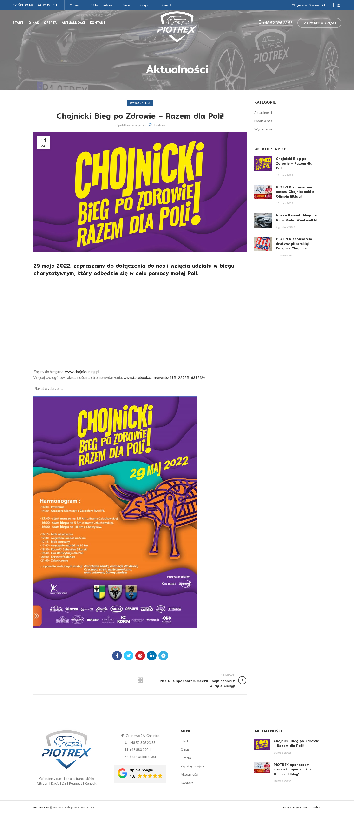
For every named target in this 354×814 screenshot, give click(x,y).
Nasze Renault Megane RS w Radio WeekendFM (296, 218)
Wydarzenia (140, 103)
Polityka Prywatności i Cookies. (302, 807)
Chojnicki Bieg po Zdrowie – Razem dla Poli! (294, 163)
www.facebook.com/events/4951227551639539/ (164, 377)
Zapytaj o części (192, 766)
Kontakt (187, 783)
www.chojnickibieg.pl (82, 372)
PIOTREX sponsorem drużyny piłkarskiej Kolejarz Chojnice (294, 243)
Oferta (186, 758)
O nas (185, 749)
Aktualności (263, 112)
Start (184, 741)
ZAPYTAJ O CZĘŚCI (320, 22)
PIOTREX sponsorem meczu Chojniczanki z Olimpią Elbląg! (295, 191)
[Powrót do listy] (140, 680)
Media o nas (263, 121)
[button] (140, 774)
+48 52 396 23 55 (277, 22)
